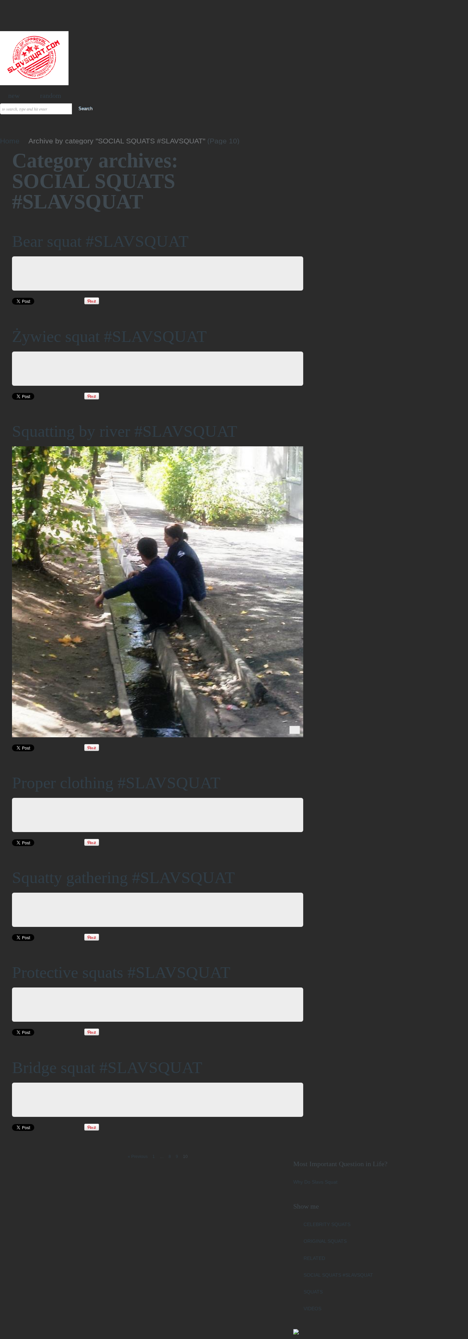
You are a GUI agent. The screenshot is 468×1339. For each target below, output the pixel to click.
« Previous (138, 1156)
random (50, 95)
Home (10, 141)
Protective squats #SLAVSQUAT (121, 972)
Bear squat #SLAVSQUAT (100, 241)
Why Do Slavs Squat (315, 1182)
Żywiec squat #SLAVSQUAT (109, 336)
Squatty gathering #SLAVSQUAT (123, 877)
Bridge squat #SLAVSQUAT (107, 1067)
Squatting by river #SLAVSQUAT (124, 431)
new (14, 95)
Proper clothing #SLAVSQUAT (116, 783)
